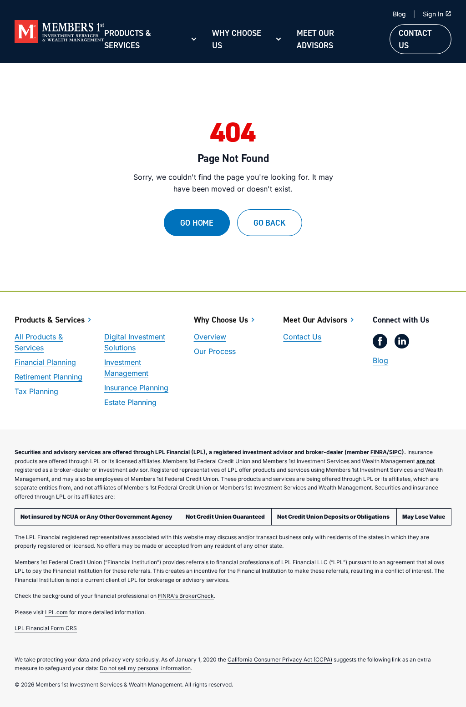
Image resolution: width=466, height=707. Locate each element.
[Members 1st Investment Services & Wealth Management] (59, 32)
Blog (399, 14)
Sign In (433, 14)
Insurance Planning (136, 387)
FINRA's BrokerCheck (186, 595)
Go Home (196, 222)
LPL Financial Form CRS (46, 628)
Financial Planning (45, 362)
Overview (210, 336)
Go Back (269, 222)
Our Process (215, 351)
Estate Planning (130, 402)
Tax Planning (36, 391)
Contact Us (415, 39)
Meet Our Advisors (315, 39)
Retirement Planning (48, 376)
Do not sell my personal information (145, 668)
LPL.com (56, 612)
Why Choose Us (236, 39)
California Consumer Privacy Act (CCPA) (280, 659)
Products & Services (127, 39)
